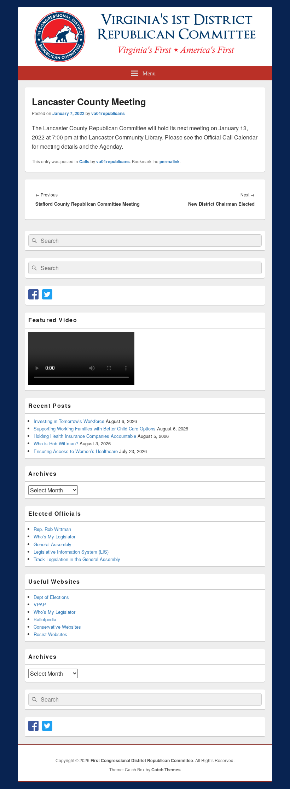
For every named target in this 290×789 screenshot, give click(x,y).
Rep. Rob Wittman (52, 529)
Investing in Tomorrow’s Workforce (69, 421)
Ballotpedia (45, 619)
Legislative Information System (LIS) (71, 551)
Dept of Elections (51, 597)
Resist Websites (50, 634)
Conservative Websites (57, 626)
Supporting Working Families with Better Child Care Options (95, 428)
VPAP (40, 604)
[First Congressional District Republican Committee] (145, 64)
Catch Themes (166, 769)
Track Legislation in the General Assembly (77, 559)
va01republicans (108, 113)
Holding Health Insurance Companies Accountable (85, 436)
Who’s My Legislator (54, 536)
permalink (170, 161)
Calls (84, 161)
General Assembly (52, 544)
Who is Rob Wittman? (56, 443)
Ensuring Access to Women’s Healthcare (76, 451)
